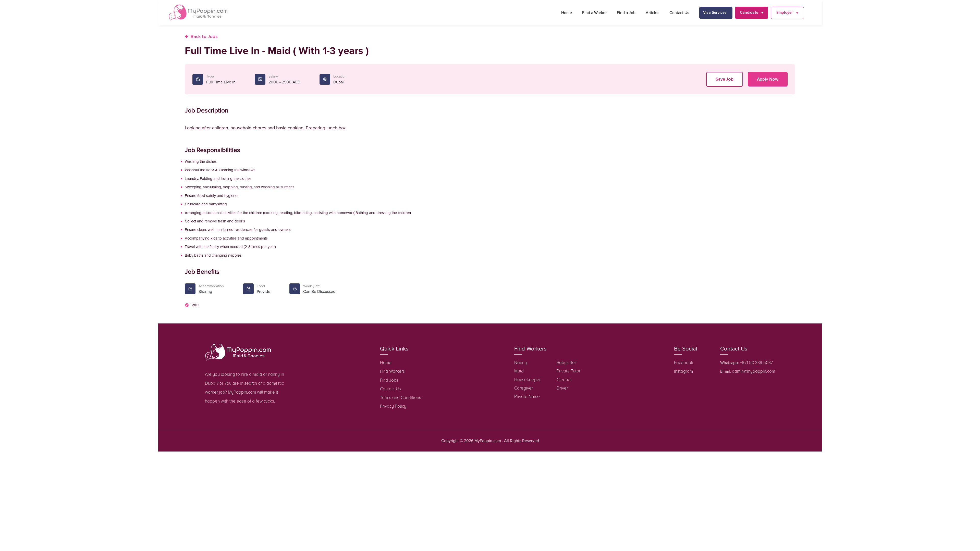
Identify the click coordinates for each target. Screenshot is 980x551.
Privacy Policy (393, 406)
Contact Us (679, 12)
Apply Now (767, 79)
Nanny (520, 362)
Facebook (683, 362)
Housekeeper (527, 379)
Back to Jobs (204, 36)
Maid (519, 371)
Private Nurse (527, 396)
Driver (562, 388)
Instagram (683, 371)
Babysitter (566, 362)
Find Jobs (389, 380)
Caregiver (523, 388)
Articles (652, 12)
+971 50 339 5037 (756, 362)
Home (566, 12)
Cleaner (564, 379)
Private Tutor (568, 371)
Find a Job (626, 12)
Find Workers (392, 371)
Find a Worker (594, 12)
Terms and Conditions (400, 397)
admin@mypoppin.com (753, 371)
